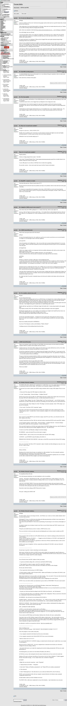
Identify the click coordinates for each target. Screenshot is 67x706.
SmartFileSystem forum (6, 53)
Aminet (1, 22)
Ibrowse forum (4, 48)
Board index (16, 7)
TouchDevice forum (5, 56)
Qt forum (3, 52)
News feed (2, 4)
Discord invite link (4, 12)
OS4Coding (2, 26)
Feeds (1, 3)
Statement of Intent (4, 60)
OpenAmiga (2, 17)
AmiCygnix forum (5, 37)
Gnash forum (4, 46)
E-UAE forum (4, 45)
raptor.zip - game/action (5, 94)
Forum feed (2, 5)
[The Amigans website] (5, 0)
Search (1, 68)
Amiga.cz (2, 30)
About (1, 59)
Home (1, 1)
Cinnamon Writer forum (6, 40)
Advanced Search (17, 701)
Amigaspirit (2, 23)
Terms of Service (3, 62)
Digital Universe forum (6, 43)
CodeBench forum (5, 42)
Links (1, 13)
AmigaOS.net (3, 20)
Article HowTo (3, 66)
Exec (1, 29)
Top (15, 695)
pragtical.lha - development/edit (6, 89)
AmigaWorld (3, 27)
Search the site (3, 69)
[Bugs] (7, 16)
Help (1, 64)
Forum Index (18, 4)
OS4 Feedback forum (5, 33)
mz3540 (15, 18)
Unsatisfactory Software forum (7, 58)
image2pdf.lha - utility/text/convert (7, 80)
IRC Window (3, 10)
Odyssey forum (4, 50)
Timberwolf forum (5, 55)
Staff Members (3, 63)
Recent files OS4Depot (5, 6)
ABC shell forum (4, 38)
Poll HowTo (2, 65)
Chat (1, 7)
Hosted (1, 31)
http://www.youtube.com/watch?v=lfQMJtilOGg (29, 321)
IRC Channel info (3, 9)
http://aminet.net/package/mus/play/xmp (44, 159)
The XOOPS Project (41, 705)
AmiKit (1, 24)
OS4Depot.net (3, 16)
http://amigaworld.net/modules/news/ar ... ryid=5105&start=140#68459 (51, 30)
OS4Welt (2, 18)
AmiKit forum (4, 39)
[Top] (63, 64)
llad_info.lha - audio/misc (6, 85)
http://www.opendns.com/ (46, 623)
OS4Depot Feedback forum (7, 35)
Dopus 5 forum (4, 44)
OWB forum (3, 51)
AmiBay (2, 25)
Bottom (16, 10)
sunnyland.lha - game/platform (6, 99)
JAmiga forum (4, 49)
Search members (3, 70)
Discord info (2, 11)
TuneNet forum (4, 57)
